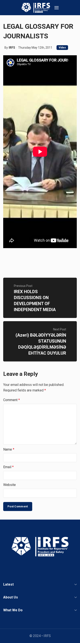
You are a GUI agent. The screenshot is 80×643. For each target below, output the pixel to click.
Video (62, 47)
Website (9, 485)
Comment (11, 400)
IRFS (12, 47)
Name (8, 449)
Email (8, 467)
